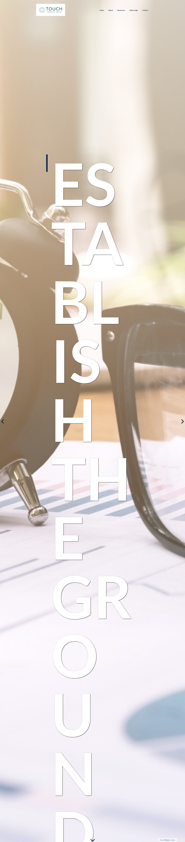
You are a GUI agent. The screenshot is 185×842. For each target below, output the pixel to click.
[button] (102, 10)
